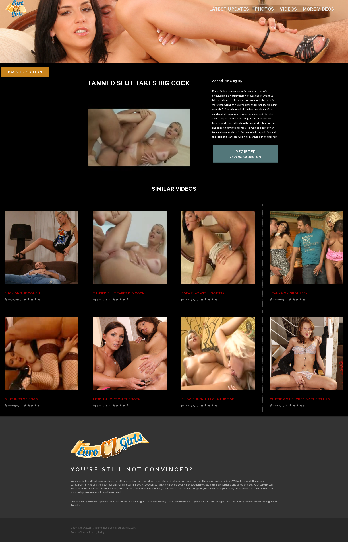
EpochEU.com (107, 501)
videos (288, 9)
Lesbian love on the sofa (116, 399)
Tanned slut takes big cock (118, 293)
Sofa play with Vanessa (202, 293)
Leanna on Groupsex (289, 293)
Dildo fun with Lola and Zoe (207, 399)
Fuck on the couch (22, 293)
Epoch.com (91, 501)
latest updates (229, 9)
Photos (264, 9)
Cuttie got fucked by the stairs (300, 399)
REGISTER (245, 153)
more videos (318, 9)
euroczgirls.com (106, 480)
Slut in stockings (21, 399)
